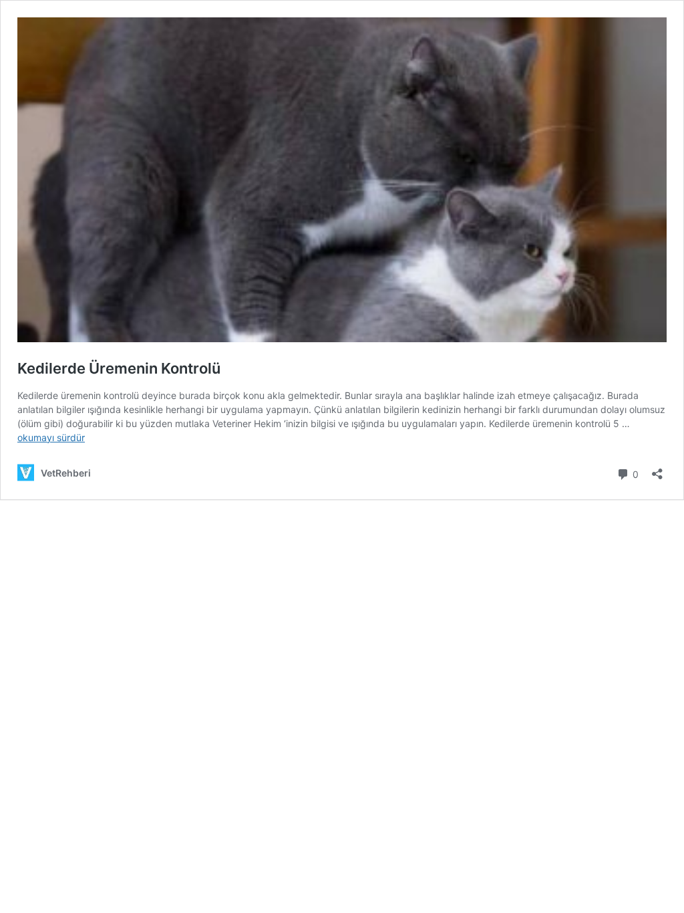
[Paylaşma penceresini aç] (657, 469)
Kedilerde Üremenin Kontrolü (118, 368)
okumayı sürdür (51, 437)
